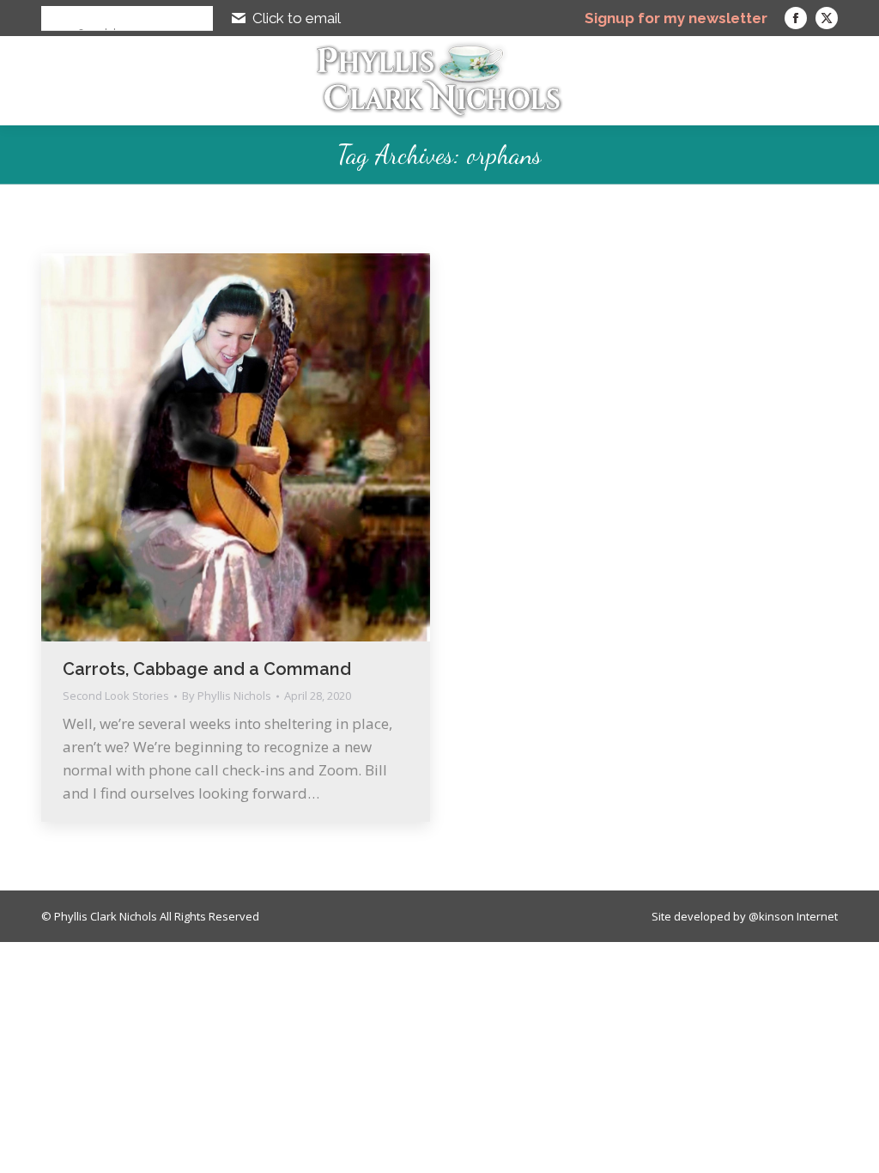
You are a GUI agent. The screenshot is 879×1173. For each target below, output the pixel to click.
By (226, 696)
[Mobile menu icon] (848, 80)
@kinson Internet (793, 916)
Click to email (296, 18)
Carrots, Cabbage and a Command (207, 669)
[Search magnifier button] (53, 18)
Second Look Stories (116, 695)
